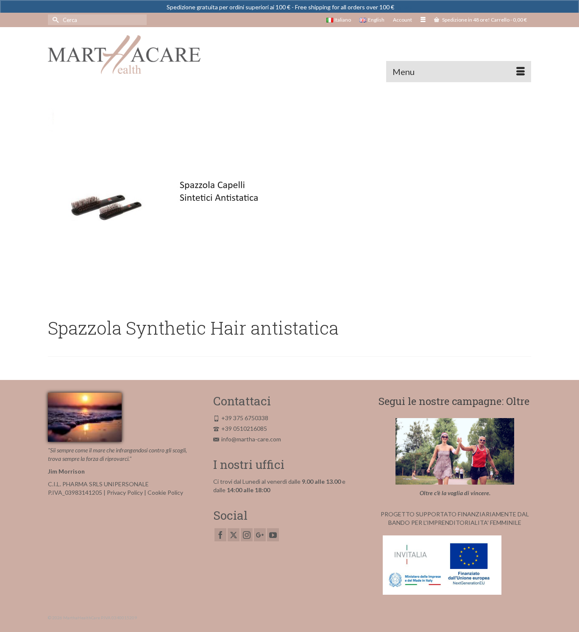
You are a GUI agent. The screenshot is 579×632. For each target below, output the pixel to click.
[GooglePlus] (260, 534)
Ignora (404, 7)
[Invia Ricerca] (54, 19)
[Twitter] (233, 534)
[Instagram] (247, 534)
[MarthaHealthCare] (124, 54)
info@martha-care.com (251, 439)
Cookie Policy (165, 492)
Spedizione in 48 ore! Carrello (484, 20)
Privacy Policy (125, 492)
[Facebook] (220, 534)
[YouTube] (273, 534)
